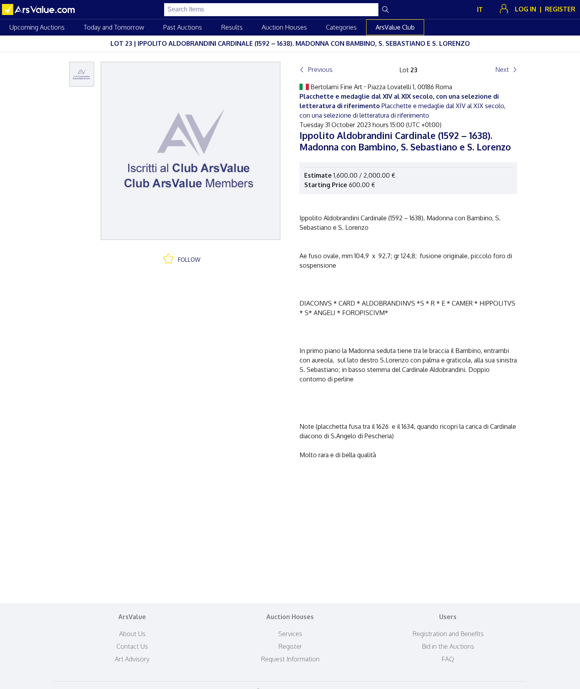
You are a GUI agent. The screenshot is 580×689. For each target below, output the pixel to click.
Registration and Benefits (448, 634)
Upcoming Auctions (37, 27)
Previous (320, 69)
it (480, 9)
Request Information (290, 659)
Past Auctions (182, 27)
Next (502, 69)
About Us (132, 634)
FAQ (448, 659)
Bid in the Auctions (448, 646)
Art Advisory (132, 659)
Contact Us (132, 646)
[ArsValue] (39, 9)
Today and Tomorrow (114, 27)
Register (290, 646)
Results (232, 27)
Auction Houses (284, 27)
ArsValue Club (395, 27)
